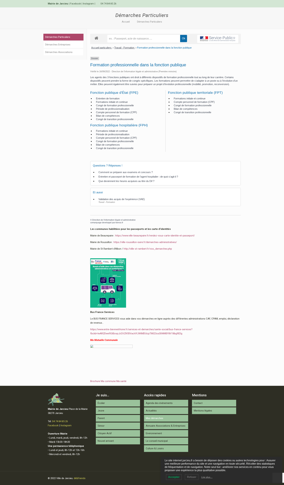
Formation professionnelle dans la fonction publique (164, 47)
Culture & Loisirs (155, 448)
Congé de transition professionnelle (114, 119)
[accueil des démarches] (96, 38)
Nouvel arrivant (106, 440)
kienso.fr (119, 222)
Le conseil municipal (157, 440)
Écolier (101, 403)
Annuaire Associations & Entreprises (165, 425)
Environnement (154, 433)
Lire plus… (207, 477)
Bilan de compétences (108, 115)
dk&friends (79, 478)
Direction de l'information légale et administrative (114, 220)
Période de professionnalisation (112, 108)
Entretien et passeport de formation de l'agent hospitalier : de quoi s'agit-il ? (138, 176)
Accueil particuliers (101, 47)
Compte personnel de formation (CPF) (116, 112)
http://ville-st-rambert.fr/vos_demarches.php (148, 248)
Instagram (88, 3)
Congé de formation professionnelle (115, 105)
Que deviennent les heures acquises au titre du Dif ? (126, 181)
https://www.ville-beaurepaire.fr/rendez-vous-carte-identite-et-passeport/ (155, 235)
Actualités (151, 410)
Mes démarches (154, 418)
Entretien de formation (107, 98)
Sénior (101, 425)
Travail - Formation (124, 47)
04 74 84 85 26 (108, 3)
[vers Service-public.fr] (217, 39)
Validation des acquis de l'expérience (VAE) (121, 199)
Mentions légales (203, 410)
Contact (198, 403)
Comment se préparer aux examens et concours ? (125, 172)
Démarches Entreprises (57, 44)
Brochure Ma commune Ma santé (108, 381)
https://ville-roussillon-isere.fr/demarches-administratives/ (145, 242)
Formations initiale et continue (112, 102)
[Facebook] (230, 3)
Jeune (101, 410)
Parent (101, 418)
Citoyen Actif (105, 433)
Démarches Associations (58, 52)
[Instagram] (234, 3)
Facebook (75, 3)
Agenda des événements (159, 403)
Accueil (126, 21)
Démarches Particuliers (149, 21)
